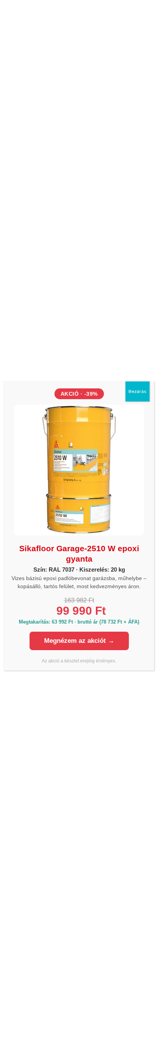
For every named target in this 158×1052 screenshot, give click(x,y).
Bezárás (137, 391)
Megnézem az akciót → (79, 640)
